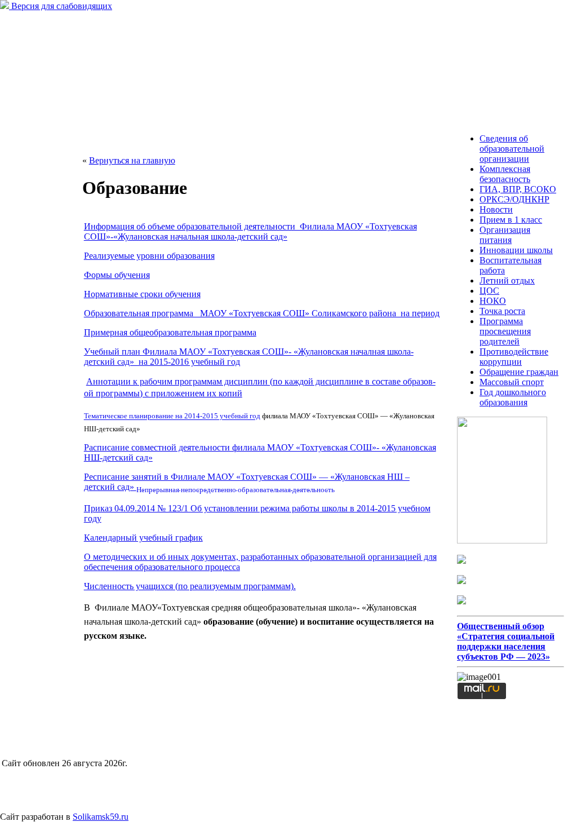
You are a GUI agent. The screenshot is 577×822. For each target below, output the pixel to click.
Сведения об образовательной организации (512, 148)
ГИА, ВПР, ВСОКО (518, 189)
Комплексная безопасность (505, 174)
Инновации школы (516, 250)
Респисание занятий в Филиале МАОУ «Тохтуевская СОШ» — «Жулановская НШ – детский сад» (247, 482)
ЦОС (489, 290)
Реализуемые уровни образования (149, 255)
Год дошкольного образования (513, 397)
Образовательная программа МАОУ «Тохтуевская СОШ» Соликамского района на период (262, 313)
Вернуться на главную (132, 160)
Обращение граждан (519, 372)
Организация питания (505, 235)
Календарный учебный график (143, 537)
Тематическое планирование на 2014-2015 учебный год (172, 416)
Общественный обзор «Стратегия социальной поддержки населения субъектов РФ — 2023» (505, 641)
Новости (496, 209)
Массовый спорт (512, 382)
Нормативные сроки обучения (142, 294)
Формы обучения (117, 275)
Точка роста (502, 311)
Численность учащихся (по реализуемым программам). (190, 586)
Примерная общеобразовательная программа (170, 332)
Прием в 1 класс (511, 219)
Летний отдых (507, 280)
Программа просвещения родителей (505, 331)
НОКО (493, 301)
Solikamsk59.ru (100, 816)
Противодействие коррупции (514, 356)
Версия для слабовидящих (60, 6)
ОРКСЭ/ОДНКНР (514, 199)
